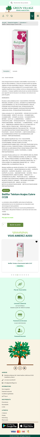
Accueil (4, 22)
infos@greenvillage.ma (10, 383)
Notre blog (5, 417)
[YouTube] (24, 368)
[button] (37, 29)
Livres (3, 407)
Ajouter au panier (15, 225)
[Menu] (38, 16)
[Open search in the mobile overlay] (20, 3)
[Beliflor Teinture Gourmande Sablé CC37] (20, 250)
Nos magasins (6, 389)
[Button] (3, 16)
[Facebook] (15, 368)
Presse (3, 415)
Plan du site (5, 420)
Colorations (23, 22)
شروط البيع (5, 396)
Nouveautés (5, 404)
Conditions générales (7, 393)
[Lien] (20, 9)
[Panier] (32, 16)
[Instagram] (20, 368)
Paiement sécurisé (7, 391)
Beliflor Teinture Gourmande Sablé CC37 (20, 263)
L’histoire (4, 413)
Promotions (5, 402)
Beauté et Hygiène (13, 22)
